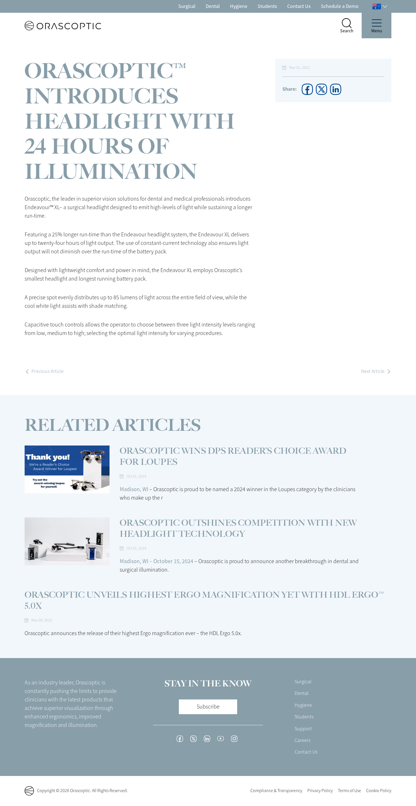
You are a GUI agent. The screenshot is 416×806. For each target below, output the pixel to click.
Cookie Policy (378, 791)
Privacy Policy (320, 791)
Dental (213, 6)
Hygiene (238, 6)
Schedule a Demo (340, 6)
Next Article (373, 371)
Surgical (187, 6)
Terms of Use (349, 791)
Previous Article (47, 371)
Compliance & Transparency (276, 791)
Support (303, 729)
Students (267, 6)
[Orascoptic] (52, 25)
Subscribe (208, 706)
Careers (302, 740)
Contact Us (299, 6)
